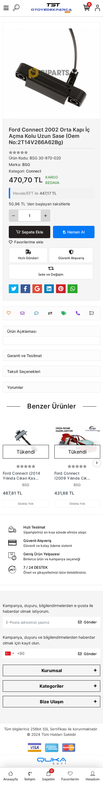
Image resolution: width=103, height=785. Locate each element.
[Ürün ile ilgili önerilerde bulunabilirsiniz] (93, 313)
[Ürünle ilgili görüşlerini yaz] (38, 313)
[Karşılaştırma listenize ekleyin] (51, 313)
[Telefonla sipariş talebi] (79, 313)
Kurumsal (51, 670)
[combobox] (9, 653)
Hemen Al (76, 232)
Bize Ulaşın (51, 701)
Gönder (90, 622)
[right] (97, 463)
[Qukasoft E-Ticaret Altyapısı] (51, 761)
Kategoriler (52, 686)
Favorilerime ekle (28, 242)
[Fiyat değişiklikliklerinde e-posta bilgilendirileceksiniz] (65, 313)
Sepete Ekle (32, 232)
